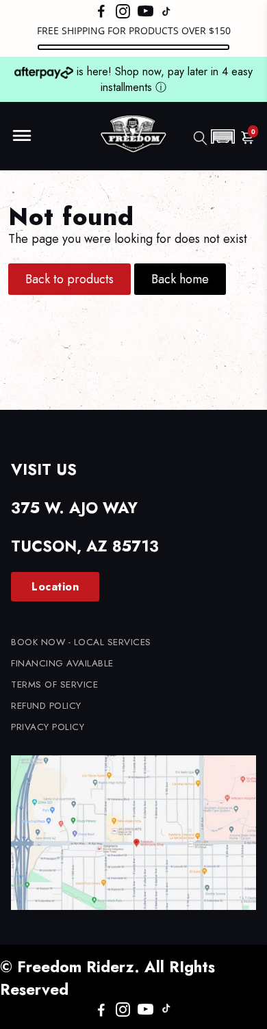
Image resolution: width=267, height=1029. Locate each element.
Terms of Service (54, 684)
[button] (222, 136)
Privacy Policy (47, 726)
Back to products (69, 279)
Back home (180, 279)
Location (55, 587)
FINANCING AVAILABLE (62, 663)
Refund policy (46, 705)
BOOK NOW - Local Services (81, 642)
